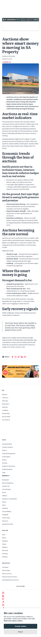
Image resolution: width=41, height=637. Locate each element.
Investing (5, 553)
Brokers (4, 460)
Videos (4, 538)
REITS (4, 492)
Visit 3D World (6, 416)
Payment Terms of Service (9, 577)
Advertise (5, 407)
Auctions (4, 463)
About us (4, 394)
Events (4, 544)
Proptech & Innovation (8, 466)
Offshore (4, 495)
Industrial (5, 508)
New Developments (7, 483)
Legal (3, 472)
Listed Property (6, 489)
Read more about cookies (13, 621)
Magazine (5, 541)
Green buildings (6, 511)
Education (5, 550)
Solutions (5, 557)
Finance (4, 450)
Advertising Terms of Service (10, 580)
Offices (4, 502)
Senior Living (6, 518)
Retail (3, 505)
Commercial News (7, 447)
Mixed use (5, 521)
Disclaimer (5, 567)
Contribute (5, 410)
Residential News (7, 444)
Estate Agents (6, 456)
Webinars (5, 547)
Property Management (8, 453)
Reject (20, 632)
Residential (5, 480)
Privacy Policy (6, 570)
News (3, 534)
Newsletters (5, 404)
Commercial (5, 486)
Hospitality (5, 514)
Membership (5, 413)
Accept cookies (20, 626)
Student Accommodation (9, 499)
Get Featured (6, 420)
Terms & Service (7, 573)
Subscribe (5, 401)
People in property (7, 469)
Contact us (5, 397)
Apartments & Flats (7, 524)
